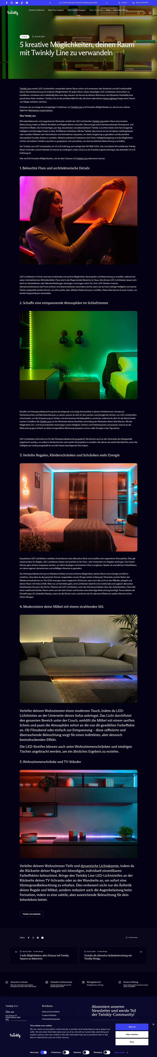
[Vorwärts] (106, 3)
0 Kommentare (132, 937)
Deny (132, 1042)
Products (24, 36)
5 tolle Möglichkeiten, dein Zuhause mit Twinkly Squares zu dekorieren (44, 957)
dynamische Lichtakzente (100, 866)
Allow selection (132, 1034)
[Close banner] (153, 1024)
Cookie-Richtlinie (49, 1015)
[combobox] (124, 3)
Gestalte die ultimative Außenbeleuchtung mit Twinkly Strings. (108, 957)
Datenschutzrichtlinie (51, 1012)
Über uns (10, 1012)
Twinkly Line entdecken (31, 914)
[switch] (66, 1052)
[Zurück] (50, 3)
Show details (119, 1052)
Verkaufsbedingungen (51, 1019)
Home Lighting (109, 99)
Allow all (131, 1027)
